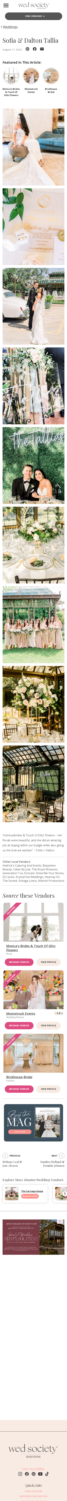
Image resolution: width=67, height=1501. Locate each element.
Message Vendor (19, 962)
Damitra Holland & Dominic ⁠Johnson (52, 1163)
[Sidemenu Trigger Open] (6, 5)
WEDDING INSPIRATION (33, 1496)
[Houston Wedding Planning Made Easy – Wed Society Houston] (33, 6)
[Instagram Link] (20, 1474)
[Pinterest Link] (33, 1474)
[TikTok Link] (47, 1474)
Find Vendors (33, 16)
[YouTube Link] (40, 1474)
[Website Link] (33, 1460)
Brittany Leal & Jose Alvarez (12, 1163)
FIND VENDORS (33, 1491)
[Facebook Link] (27, 1474)
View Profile (48, 962)
